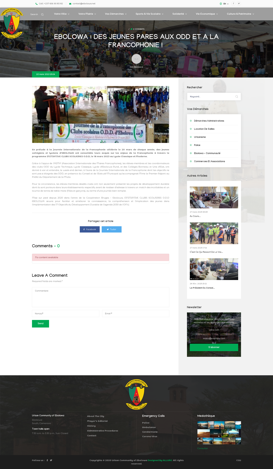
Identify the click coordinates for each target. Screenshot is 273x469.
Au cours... (195, 216)
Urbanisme (200, 137)
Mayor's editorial (97, 421)
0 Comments (138, 29)
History (91, 425)
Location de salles (204, 129)
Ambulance (155, 427)
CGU (238, 460)
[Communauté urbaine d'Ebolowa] (11, 23)
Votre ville (60, 14)
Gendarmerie (157, 431)
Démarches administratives (209, 121)
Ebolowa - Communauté (207, 153)
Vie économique (205, 14)
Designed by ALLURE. (159, 460)
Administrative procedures (102, 430)
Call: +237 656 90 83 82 (51, 3)
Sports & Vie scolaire (148, 14)
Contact (91, 435)
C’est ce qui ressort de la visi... (206, 252)
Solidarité (178, 14)
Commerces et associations (209, 161)
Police (197, 145)
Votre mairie (85, 14)
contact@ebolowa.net (84, 3)
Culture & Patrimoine (239, 14)
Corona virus (157, 436)
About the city (95, 416)
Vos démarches (114, 14)
